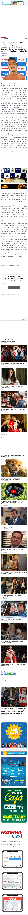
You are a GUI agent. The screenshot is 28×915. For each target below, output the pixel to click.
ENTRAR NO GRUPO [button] (14, 287)
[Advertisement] (14, 21)
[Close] (26, 1)
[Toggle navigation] (26, 38)
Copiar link (4, 55)
